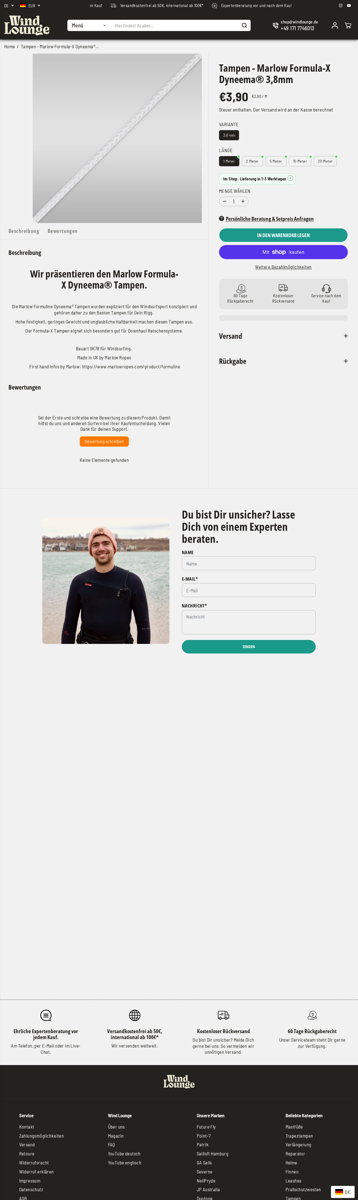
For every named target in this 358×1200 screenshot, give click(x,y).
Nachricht (194, 606)
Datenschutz (31, 1189)
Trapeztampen (299, 1135)
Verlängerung (298, 1144)
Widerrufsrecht (34, 1162)
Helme (291, 1162)
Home (9, 46)
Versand (269, 109)
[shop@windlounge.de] (296, 25)
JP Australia (208, 1189)
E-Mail (190, 579)
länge (226, 150)
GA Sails (204, 1162)
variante (228, 124)
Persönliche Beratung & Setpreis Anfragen (270, 218)
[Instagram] (340, 5)
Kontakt (26, 1126)
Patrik (203, 1144)
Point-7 (204, 1135)
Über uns (116, 1126)
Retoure (27, 1153)
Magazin (116, 1135)
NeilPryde (206, 1180)
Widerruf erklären (36, 1171)
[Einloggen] (335, 25)
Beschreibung (23, 231)
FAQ (111, 1144)
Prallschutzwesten (303, 1189)
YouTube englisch (125, 1162)
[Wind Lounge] (26, 25)
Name (188, 552)
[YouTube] (349, 5)
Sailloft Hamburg (213, 1153)
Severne (205, 1171)
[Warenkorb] (348, 25)
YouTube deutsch (124, 1153)
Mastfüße (294, 1126)
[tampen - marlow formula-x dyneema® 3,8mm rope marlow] (117, 138)
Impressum (30, 1180)
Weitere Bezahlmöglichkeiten (283, 267)
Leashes (294, 1180)
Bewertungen (63, 231)
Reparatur (295, 1153)
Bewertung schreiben (104, 441)
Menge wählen (235, 190)
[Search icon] (244, 25)
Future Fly (206, 1126)
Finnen (292, 1171)
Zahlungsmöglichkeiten (41, 1135)
